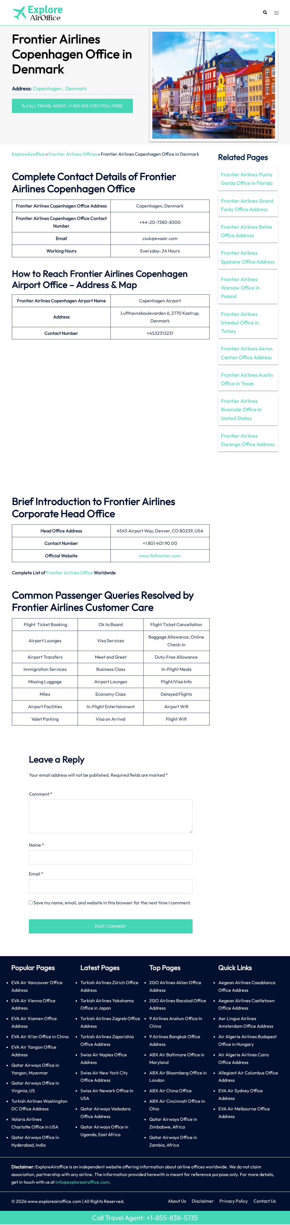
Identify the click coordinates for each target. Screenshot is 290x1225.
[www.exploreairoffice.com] (37, 12)
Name (36, 845)
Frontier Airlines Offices (72, 154)
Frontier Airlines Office (69, 572)
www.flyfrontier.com (160, 555)
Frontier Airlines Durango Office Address (248, 439)
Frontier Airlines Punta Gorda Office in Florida (246, 178)
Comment (40, 794)
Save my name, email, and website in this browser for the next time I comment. (112, 902)
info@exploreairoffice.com (82, 1182)
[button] (265, 12)
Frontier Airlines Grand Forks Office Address (247, 205)
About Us (177, 1201)
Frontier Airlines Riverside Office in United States (241, 409)
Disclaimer (203, 1201)
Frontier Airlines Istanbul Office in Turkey (240, 322)
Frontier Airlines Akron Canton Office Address (246, 352)
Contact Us (264, 1201)
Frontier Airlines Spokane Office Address (248, 257)
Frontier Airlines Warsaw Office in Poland (240, 287)
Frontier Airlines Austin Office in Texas (247, 379)
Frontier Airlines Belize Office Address (246, 231)
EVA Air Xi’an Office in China (40, 1036)
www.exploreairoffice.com (54, 1201)
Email (36, 874)
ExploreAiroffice (28, 154)
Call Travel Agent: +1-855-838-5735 (145, 1217)
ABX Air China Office (170, 1090)
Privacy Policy (233, 1201)
